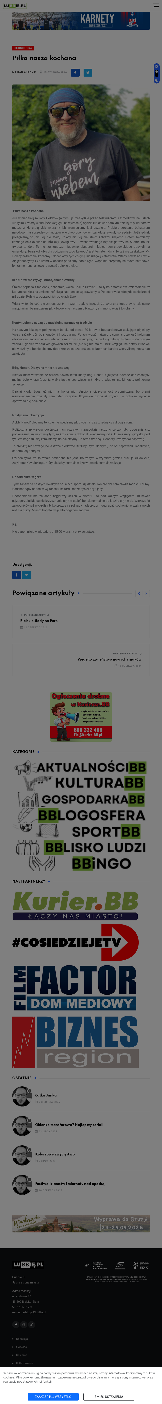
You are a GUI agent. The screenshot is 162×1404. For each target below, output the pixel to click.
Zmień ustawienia (109, 1397)
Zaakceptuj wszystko (53, 1397)
